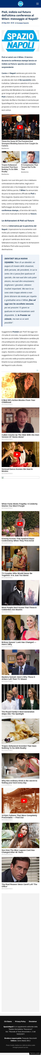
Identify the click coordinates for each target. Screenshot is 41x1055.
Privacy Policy (20, 1021)
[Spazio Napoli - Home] (20, 3)
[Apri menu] (37, 4)
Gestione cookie (35, 1053)
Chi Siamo (8, 1021)
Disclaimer (33, 1021)
